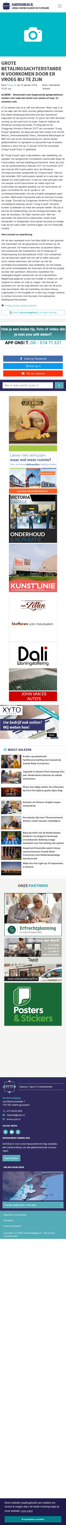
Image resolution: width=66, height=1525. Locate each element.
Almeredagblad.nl (22, 4)
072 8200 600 (14, 1111)
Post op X (35, 366)
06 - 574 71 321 (45, 342)
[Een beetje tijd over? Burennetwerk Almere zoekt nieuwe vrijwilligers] (11, 823)
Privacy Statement (12, 1226)
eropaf (15, 305)
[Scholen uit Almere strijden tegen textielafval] (11, 807)
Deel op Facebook (35, 358)
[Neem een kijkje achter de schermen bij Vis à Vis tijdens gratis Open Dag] (11, 792)
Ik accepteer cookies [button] (33, 1519)
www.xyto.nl (13, 1119)
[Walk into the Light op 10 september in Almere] (11, 868)
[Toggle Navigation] (59, 6)
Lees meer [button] (27, 1511)
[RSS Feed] (18, 1131)
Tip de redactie (35, 373)
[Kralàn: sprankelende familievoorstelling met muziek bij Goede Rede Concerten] (11, 761)
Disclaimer (8, 1220)
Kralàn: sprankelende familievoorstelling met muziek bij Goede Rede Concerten (42, 760)
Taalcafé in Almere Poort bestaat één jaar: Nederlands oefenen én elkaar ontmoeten (43, 775)
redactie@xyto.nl (16, 1115)
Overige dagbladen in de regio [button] (20, 1204)
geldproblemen (29, 305)
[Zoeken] (59, 385)
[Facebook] (6, 1131)
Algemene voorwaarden (15, 1215)
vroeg (8, 305)
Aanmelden (11, 1158)
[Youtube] (12, 1131)
